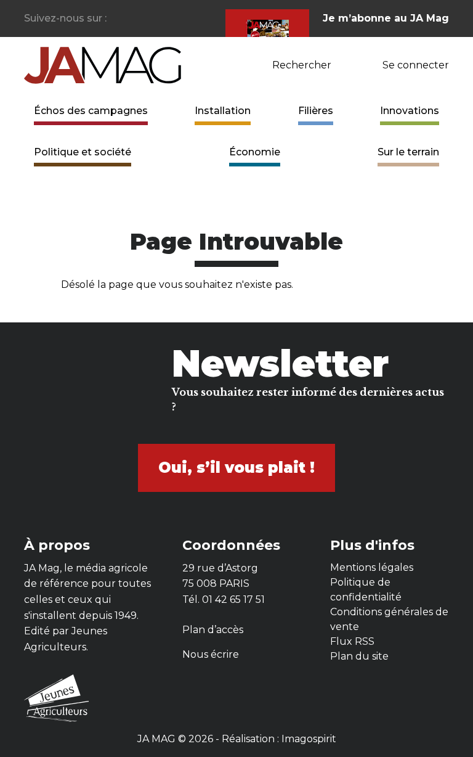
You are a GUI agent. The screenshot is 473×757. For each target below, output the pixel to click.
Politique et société (82, 152)
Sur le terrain (408, 152)
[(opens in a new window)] (116, 19)
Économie (254, 152)
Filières (315, 111)
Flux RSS (352, 641)
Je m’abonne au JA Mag (386, 18)
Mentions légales (371, 567)
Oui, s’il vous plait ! (236, 468)
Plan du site (359, 656)
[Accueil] (102, 64)
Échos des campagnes (91, 111)
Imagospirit (308, 739)
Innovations (409, 111)
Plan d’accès (212, 630)
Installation (223, 111)
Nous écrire (210, 654)
